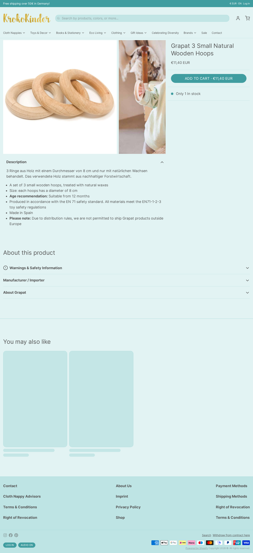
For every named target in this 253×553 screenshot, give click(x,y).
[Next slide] (159, 97)
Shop (120, 517)
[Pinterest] (16, 535)
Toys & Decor (38, 32)
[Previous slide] (9, 97)
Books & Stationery (68, 32)
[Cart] (246, 18)
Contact (217, 32)
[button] (208, 78)
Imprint (122, 496)
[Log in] (236, 18)
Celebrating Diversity (165, 32)
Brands (188, 32)
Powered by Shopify (197, 548)
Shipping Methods (231, 496)
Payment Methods (231, 486)
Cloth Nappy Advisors (22, 496)
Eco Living (96, 32)
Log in (246, 3)
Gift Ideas (137, 32)
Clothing (116, 32)
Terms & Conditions (20, 507)
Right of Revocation (20, 517)
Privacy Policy (128, 507)
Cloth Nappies (12, 32)
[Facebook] (11, 535)
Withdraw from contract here (231, 535)
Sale (204, 32)
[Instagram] (5, 535)
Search (206, 535)
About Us (124, 486)
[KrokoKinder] (27, 18)
